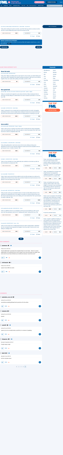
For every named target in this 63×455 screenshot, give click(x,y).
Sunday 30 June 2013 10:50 (6, 314)
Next (21, 238)
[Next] (17, 367)
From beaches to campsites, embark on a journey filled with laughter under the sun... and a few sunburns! (20, 42)
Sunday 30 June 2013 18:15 (6, 328)
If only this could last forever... (49, 212)
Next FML (39, 47)
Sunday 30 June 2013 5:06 (6, 300)
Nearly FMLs (41, 5)
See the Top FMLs (52, 110)
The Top (23, 5)
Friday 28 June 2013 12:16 (5, 248)
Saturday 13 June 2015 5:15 (6, 356)
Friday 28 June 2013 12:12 (5, 265)
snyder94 (4, 325)
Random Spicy (16, 5)
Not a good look (5, 89)
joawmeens (4, 245)
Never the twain (5, 71)
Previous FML (4, 47)
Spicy (10, 5)
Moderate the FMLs (51, 2)
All (1, 5)
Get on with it (4, 124)
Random (6, 5)
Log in (61, 2)
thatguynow (5, 339)
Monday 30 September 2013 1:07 (7, 342)
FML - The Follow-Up (31, 5)
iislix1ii (3, 353)
